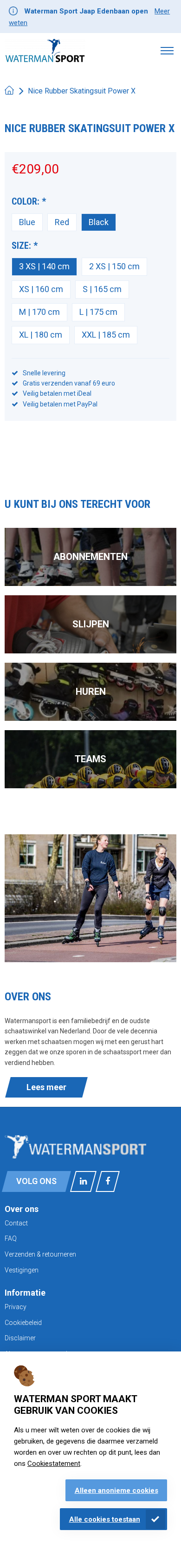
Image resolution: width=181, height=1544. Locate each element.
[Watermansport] (45, 50)
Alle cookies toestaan (104, 1519)
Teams (90, 759)
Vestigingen (22, 1270)
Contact (16, 1223)
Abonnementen (90, 556)
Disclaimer (20, 1338)
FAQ (11, 1238)
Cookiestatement (53, 1463)
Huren (91, 691)
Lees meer (46, 1087)
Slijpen (90, 624)
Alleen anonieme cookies (116, 1490)
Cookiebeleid (23, 1322)
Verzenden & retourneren (40, 1254)
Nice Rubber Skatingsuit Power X (82, 91)
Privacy (15, 1307)
